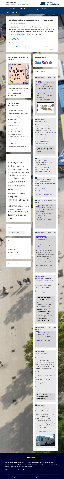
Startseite (8, 9)
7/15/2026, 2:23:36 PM (40, 407)
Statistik (10, 140)
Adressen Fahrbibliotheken (15, 110)
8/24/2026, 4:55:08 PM (41, 121)
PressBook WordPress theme (44, 477)
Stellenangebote (12, 143)
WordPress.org (12, 256)
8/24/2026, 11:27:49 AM (41, 160)
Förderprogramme (20, 175)
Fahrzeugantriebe (20, 172)
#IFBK (10, 163)
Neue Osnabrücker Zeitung (17, 34)
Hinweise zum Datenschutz (16, 264)
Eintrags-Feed (12, 249)
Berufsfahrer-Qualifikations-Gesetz (18, 113)
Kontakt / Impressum (48, 9)
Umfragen (18, 209)
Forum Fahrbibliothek (14, 122)
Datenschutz (15, 12)
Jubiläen (23, 178)
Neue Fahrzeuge (16, 185)
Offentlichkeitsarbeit (18, 200)
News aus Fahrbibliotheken (17, 42)
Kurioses (10, 182)
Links (7, 12)
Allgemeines (18, 162)
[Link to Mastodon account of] (37, 206)
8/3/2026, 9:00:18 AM (46, 332)
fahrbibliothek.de (11, 2)
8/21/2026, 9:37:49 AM (40, 179)
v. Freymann (23, 23)
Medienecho (18, 181)
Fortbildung (34, 9)
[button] (10, 39)
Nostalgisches (13, 197)
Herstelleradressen (13, 126)
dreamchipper (41, 237)
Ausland (21, 166)
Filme (27, 172)
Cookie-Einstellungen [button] (32, 457)
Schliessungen (15, 206)
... (5, 471)
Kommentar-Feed (13, 252)
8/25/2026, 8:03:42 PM (48, 82)
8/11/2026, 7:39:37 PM (41, 239)
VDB (39, 82)
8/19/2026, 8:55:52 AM (46, 205)
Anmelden (11, 246)
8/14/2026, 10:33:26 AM (41, 278)
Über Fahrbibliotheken (20, 9)
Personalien (11, 203)
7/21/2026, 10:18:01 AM (41, 353)
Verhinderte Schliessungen (18, 212)
